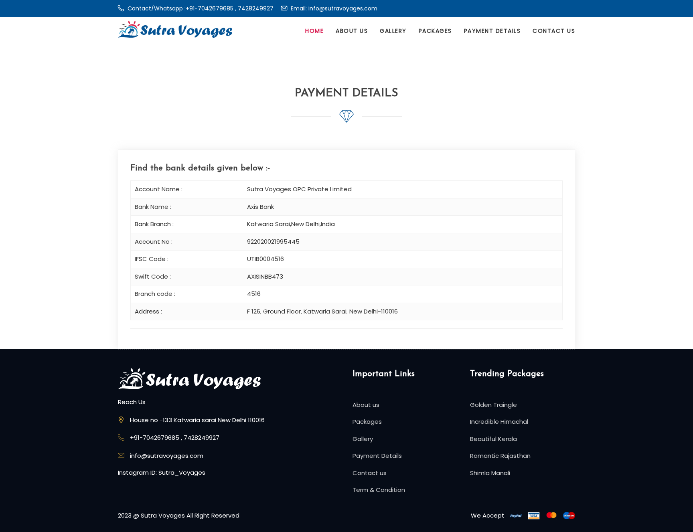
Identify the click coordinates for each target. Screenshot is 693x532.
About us (352, 31)
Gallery (393, 31)
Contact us (554, 31)
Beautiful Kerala (493, 439)
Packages (435, 31)
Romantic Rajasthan (500, 455)
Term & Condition (379, 489)
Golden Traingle (493, 405)
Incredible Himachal (499, 421)
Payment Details (492, 31)
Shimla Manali (490, 473)
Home (314, 31)
